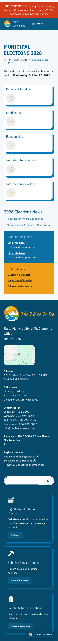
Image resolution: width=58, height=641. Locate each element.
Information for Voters (20, 286)
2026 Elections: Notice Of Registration (28, 224)
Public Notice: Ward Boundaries (24, 218)
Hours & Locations (20, 625)
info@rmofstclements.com (19, 428)
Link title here (16, 242)
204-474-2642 (25, 415)
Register (15, 535)
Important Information (20, 280)
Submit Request (19, 580)
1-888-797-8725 (25, 419)
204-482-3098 (28, 424)
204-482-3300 (20, 411)
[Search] (48, 481)
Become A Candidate (19, 274)
